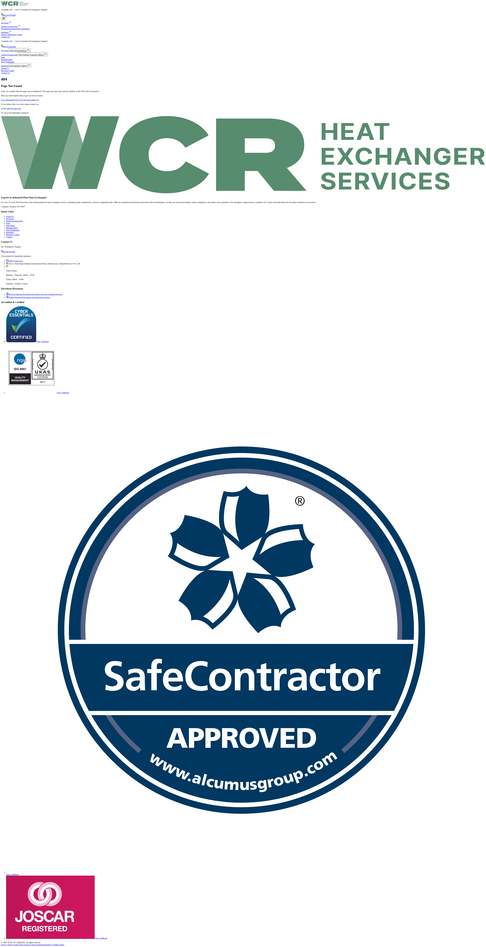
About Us (5, 35)
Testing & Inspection (9, 55)
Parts (3, 29)
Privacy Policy (7, 945)
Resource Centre (15, 35)
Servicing (5, 51)
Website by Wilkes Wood (54, 945)
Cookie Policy (18, 945)
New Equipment (23, 29)
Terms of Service (31, 945)
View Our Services (22, 100)
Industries (5, 66)
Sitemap (41, 945)
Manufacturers (10, 29)
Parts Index (10, 226)
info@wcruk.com (14, 108)
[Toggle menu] (3, 18)
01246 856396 (10, 15)
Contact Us (5, 37)
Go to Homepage (8, 100)
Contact (9, 237)
